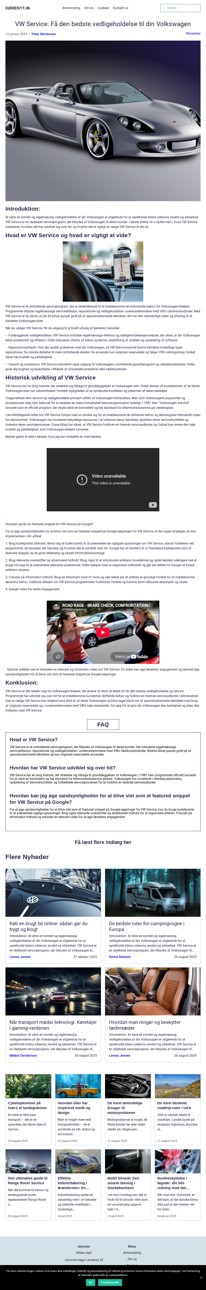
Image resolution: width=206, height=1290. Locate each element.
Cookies (103, 8)
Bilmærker (193, 33)
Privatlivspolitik (110, 1282)
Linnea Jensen (20, 957)
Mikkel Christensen (23, 1055)
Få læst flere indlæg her (103, 842)
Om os (89, 8)
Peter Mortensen (44, 34)
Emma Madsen (120, 957)
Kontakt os (120, 8)
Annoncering (71, 8)
